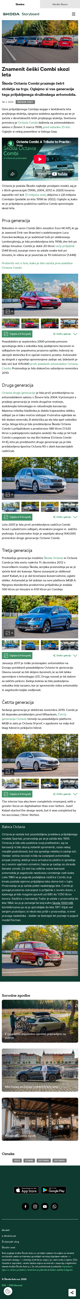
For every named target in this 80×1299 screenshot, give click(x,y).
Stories (20, 4)
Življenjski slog (10, 1241)
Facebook (25, 1206)
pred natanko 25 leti (56, 127)
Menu (73, 14)
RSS (4, 1285)
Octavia (44, 1160)
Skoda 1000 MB (62, 903)
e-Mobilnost (9, 1235)
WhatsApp (54, 1206)
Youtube (45, 1206)
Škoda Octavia (53, 558)
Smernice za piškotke (37, 1269)
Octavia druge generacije (19, 393)
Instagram (35, 1206)
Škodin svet (25, 102)
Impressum (67, 1266)
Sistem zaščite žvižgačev (61, 1269)
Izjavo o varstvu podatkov (14, 1269)
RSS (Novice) (15, 1285)
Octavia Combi (28, 122)
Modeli (6, 1230)
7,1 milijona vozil (35, 195)
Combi (29, 1160)
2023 (17, 1160)
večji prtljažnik (65, 246)
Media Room (60, 4)
